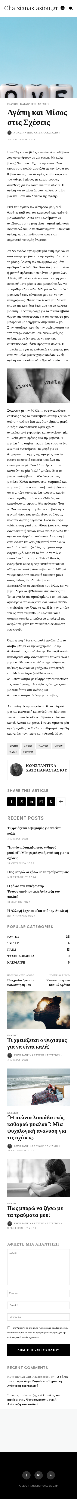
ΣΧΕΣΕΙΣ (43, 104)
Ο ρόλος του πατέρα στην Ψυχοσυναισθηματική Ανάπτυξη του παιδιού (33, 891)
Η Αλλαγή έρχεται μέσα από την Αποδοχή (37, 910)
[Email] (41, 801)
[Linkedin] (31, 801)
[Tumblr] (51, 801)
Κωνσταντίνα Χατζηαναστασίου (36, 132)
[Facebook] (11, 801)
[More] (60, 801)
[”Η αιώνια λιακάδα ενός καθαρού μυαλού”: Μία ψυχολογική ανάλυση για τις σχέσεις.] (38, 1087)
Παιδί (13, 752)
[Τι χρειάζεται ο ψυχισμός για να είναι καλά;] (38, 1010)
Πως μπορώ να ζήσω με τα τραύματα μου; (38, 872)
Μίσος (59, 746)
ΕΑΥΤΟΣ (12, 104)
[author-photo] (10, 1055)
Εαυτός (43, 746)
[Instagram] (38, 1475)
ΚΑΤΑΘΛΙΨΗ (28, 104)
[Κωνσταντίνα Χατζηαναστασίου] (10, 132)
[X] (21, 801)
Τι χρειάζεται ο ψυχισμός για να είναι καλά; (37, 1043)
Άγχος (28, 746)
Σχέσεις (28, 752)
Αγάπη (13, 746)
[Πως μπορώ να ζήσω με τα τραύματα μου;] (38, 1178)
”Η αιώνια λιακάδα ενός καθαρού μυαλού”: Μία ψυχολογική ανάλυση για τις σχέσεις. (38, 853)
